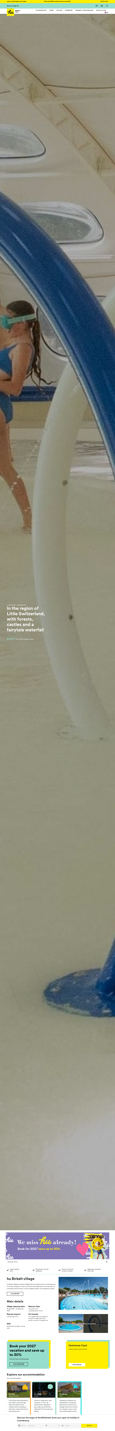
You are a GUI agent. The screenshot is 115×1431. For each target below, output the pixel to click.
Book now (104, 1)
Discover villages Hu (13, 6)
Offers (51, 10)
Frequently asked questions (84, 10)
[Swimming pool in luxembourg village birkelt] (83, 1293)
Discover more (18, 1364)
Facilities (59, 10)
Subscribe (76, 1364)
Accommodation (41, 10)
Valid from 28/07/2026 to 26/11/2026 (16, 1)
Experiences (69, 10)
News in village (101, 10)
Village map (15, 1293)
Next (104, 1310)
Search (89, 1425)
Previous (100, 1310)
